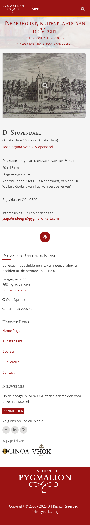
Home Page (11, 330)
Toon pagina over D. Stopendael (27, 147)
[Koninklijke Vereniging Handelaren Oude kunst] (41, 450)
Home (27, 38)
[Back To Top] (45, 237)
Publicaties (10, 362)
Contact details (14, 290)
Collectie (42, 38)
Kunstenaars (12, 341)
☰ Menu (34, 8)
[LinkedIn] (15, 430)
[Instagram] (23, 430)
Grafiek (59, 38)
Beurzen (8, 351)
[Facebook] (6, 430)
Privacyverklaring (45, 511)
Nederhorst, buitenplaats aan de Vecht (47, 43)
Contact (8, 372)
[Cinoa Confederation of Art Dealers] (15, 449)
